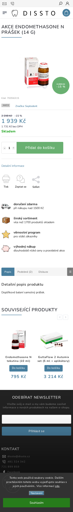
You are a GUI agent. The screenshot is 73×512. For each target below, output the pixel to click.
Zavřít (61, 194)
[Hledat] (60, 4)
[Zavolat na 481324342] (13, 4)
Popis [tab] (7, 271)
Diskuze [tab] (43, 271)
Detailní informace (12, 166)
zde (57, 486)
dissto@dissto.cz (19, 456)
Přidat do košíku (40, 148)
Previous (60, 317)
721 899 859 (10, 466)
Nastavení (37, 493)
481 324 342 (17, 461)
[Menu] (5, 12)
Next (66, 317)
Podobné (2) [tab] (25, 271)
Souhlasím (37, 503)
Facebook (14, 472)
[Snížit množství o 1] (4, 148)
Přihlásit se (36, 431)
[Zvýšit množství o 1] (13, 148)
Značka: (26, 106)
